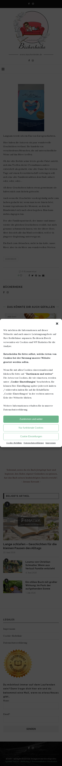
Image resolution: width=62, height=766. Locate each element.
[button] (57, 323)
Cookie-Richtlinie (14, 443)
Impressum (50, 443)
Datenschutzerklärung (34, 443)
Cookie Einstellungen (31, 436)
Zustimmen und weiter (31, 419)
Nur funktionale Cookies (31, 427)
